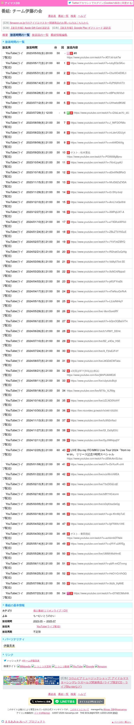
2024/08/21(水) (35, 371)
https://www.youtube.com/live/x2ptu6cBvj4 (94, 380)
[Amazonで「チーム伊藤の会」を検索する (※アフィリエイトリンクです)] (101, 666)
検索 (73, 16)
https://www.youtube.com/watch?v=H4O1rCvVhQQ (98, 573)
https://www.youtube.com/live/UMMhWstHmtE (96, 553)
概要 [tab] (5, 35)
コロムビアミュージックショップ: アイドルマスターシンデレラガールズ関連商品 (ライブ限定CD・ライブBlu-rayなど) (94, 682)
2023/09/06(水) (35, 142)
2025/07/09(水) (35, 583)
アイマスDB (12, 3)
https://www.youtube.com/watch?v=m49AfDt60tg (97, 142)
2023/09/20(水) (35, 152)
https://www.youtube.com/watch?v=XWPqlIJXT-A (97, 212)
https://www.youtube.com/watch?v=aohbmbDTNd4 (94, 538)
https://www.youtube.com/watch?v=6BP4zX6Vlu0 (97, 93)
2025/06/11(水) (35, 563)
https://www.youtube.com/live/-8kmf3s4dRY (94, 311)
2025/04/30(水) (35, 534)
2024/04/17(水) (35, 291)
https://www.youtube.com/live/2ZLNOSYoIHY (95, 400)
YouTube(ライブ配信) (48, 626)
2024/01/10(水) (35, 222)
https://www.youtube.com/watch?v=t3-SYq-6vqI (96, 192)
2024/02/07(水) (35, 242)
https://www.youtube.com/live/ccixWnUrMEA (95, 474)
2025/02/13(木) (35, 484)
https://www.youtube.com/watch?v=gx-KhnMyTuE (98, 514)
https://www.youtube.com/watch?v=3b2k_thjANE (97, 583)
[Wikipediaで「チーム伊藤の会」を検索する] (24, 666)
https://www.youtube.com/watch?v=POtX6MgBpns (94, 156)
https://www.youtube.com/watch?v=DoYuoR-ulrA (97, 464)
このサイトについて (79, 709)
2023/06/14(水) (35, 83)
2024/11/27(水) (35, 430)
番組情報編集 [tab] (59, 35)
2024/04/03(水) (35, 281)
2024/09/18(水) (35, 390)
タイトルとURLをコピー (91, 701)
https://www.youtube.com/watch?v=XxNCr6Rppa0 (98, 271)
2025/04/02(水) (35, 524)
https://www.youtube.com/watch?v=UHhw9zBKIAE (98, 102)
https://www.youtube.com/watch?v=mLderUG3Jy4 (98, 132)
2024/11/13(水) (35, 420)
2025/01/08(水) (35, 464)
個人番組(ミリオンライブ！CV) (50, 610)
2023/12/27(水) (35, 212)
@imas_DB (108, 709)
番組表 (52, 16)
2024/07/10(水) (35, 341)
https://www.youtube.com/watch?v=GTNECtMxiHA (101, 593)
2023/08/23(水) (35, 132)
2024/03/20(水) (35, 271)
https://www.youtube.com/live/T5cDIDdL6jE (94, 484)
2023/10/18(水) (35, 172)
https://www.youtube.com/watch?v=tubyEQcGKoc (98, 63)
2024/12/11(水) (35, 440)
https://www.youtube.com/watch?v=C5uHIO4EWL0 (98, 73)
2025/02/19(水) (35, 494)
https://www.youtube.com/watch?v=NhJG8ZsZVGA (98, 182)
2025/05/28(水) (35, 553)
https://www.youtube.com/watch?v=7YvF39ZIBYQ (98, 241)
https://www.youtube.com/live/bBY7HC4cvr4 (95, 494)
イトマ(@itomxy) (42, 712)
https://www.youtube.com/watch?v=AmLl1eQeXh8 (98, 202)
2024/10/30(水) (35, 410)
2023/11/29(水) (35, 192)
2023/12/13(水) (35, 202)
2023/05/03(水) (35, 53)
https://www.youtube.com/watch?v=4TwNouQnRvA (98, 291)
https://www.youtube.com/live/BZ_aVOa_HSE (95, 341)
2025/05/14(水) (35, 543)
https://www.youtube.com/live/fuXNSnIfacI (93, 420)
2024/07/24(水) (35, 351)
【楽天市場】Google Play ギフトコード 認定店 (85, 27)
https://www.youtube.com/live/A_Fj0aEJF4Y (94, 351)
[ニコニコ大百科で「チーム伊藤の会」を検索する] (41, 666)
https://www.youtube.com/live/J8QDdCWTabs (95, 360)
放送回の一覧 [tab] (40, 35)
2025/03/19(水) (35, 514)
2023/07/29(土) (35, 113)
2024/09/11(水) (35, 381)
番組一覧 (63, 16)
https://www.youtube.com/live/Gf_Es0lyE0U (94, 430)
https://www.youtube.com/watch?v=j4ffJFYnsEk (96, 281)
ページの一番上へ (121, 721)
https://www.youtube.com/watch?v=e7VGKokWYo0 (98, 222)
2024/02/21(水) (35, 252)
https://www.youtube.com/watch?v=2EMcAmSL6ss (94, 458)
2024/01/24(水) (35, 232)
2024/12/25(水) (35, 450)
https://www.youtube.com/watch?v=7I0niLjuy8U (96, 162)
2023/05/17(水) (35, 63)
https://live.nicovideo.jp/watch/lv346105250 (94, 410)
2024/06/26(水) (35, 331)
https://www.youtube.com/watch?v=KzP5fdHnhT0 (98, 83)
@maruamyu (121, 709)
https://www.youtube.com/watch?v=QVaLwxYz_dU (101, 112)
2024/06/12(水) (35, 321)
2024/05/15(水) (35, 301)
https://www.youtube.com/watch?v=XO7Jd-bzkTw (94, 57)
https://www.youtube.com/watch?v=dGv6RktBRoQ (98, 172)
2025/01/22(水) (35, 474)
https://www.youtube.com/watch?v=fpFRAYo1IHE (97, 523)
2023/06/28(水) (35, 93)
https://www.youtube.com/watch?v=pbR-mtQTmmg (99, 563)
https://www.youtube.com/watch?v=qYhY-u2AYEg (98, 543)
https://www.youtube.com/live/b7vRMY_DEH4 (96, 331)
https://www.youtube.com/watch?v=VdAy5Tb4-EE (98, 261)
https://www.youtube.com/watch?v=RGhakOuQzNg (99, 251)
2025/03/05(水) (35, 504)
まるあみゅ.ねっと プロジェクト (25, 721)
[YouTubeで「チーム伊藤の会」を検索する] (76, 666)
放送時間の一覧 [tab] (20, 35)
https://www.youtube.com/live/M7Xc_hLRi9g (91, 390)
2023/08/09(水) (35, 122)
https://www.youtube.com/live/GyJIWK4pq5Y (95, 440)
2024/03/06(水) (35, 261)
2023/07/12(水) (35, 103)
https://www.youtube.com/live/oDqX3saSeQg (95, 504)
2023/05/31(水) (35, 73)
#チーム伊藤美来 (30, 660)
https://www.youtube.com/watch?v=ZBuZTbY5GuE (98, 231)
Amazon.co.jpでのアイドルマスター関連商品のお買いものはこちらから (49, 22)
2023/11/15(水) (35, 182)
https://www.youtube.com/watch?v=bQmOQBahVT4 (99, 321)
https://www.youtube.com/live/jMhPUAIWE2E (91, 375)
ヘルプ (82, 16)
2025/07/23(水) (35, 593)
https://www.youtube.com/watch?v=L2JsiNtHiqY (97, 301)
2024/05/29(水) (35, 311)
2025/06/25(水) (35, 573)
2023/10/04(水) (35, 162)
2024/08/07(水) (35, 361)
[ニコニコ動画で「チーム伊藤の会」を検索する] (60, 666)
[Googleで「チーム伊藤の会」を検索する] (88, 666)
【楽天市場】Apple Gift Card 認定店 (30, 27)
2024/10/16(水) (35, 400)
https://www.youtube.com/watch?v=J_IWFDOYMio (98, 122)
